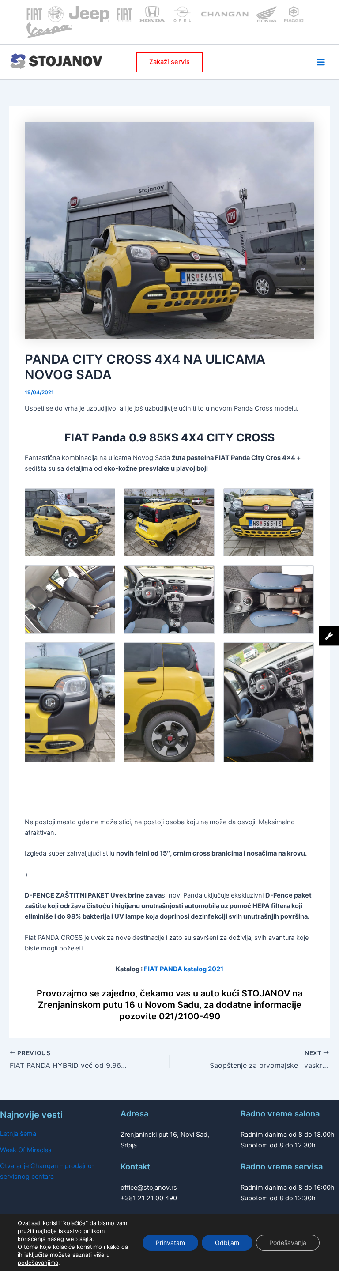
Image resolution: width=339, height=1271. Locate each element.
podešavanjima (38, 1262)
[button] (169, 62)
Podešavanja (287, 1242)
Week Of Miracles (26, 1150)
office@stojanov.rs (149, 1188)
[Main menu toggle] (321, 62)
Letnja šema (18, 1134)
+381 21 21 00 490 (149, 1198)
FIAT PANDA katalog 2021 (183, 969)
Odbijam (227, 1242)
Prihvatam (170, 1242)
